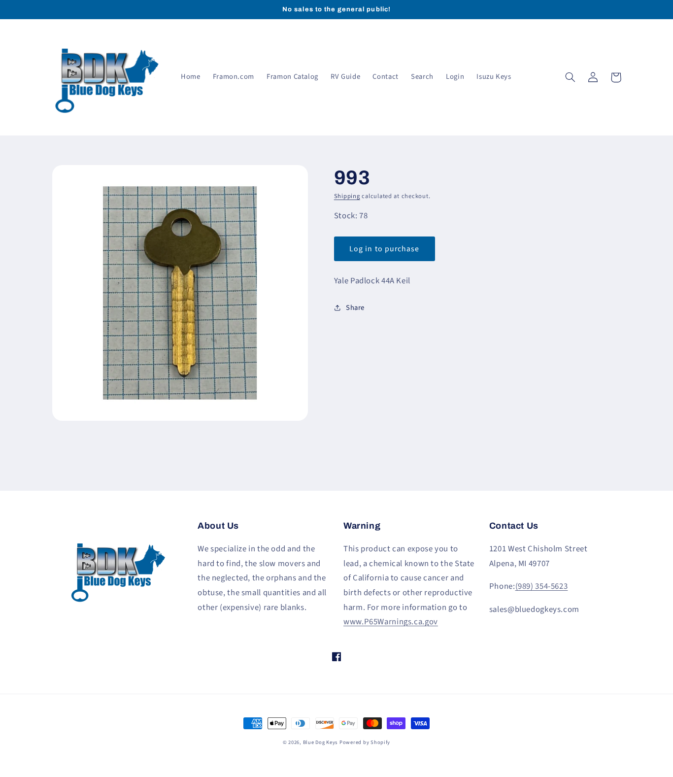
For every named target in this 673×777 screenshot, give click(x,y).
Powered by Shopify (364, 742)
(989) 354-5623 (541, 586)
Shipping (347, 196)
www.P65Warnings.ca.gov (390, 622)
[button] (570, 77)
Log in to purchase (384, 248)
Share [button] (355, 308)
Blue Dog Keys (320, 742)
